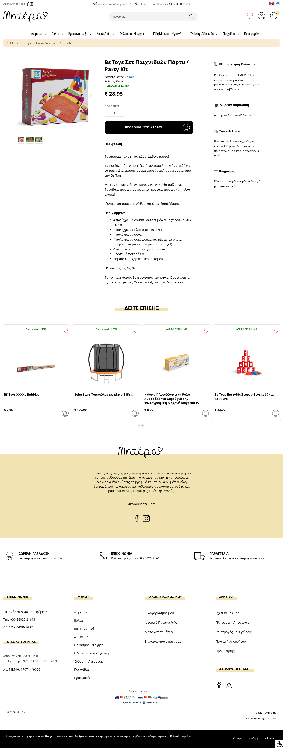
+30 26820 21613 (179, 4)
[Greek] (277, 3)
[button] (139, 425)
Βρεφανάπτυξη (77, 34)
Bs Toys (129, 77)
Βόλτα (55, 34)
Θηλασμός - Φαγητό (132, 34)
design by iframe (266, 712)
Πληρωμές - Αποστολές (232, 622)
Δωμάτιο (36, 34)
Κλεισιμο (237, 738)
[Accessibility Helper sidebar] (279, 744)
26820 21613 (243, 75)
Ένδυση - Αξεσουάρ (202, 34)
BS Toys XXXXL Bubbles (21, 394)
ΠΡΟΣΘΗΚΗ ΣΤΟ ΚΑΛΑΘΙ (143, 127)
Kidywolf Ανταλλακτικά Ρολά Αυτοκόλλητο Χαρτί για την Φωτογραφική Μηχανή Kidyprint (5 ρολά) (171, 400)
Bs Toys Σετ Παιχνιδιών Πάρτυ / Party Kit (46, 43)
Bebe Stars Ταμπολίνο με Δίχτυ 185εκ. (104, 394)
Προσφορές (251, 34)
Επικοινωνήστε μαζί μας (163, 641)
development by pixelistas (260, 718)
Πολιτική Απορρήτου (231, 641)
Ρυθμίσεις (269, 738)
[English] (271, 3)
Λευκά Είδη (103, 34)
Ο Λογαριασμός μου (159, 613)
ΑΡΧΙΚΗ (11, 43)
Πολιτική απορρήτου (181, 736)
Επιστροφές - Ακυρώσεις (234, 632)
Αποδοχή (253, 738)
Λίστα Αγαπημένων (159, 632)
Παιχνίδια (229, 34)
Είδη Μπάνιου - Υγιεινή (167, 34)
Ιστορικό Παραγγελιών (161, 622)
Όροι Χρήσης (225, 651)
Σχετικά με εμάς (227, 613)
